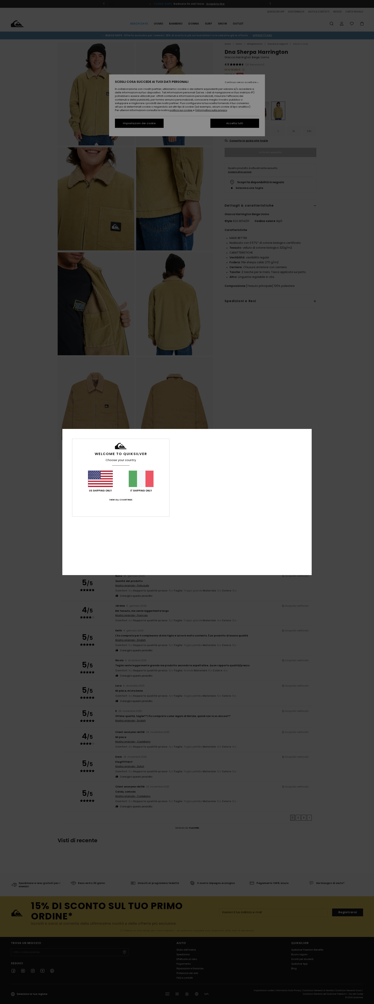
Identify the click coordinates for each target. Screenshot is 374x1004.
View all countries (120, 499)
